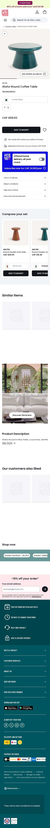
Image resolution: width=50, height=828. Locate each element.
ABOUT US (8, 671)
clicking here (36, 597)
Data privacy (18, 775)
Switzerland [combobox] (12, 788)
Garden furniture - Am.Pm (17, 555)
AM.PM (4, 83)
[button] (44, 12)
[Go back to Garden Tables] (4, 33)
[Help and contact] (45, 190)
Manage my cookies (33, 775)
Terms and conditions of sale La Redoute (18, 772)
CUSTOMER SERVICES (12, 661)
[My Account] (37, 12)
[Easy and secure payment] (45, 196)
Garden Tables (10, 26)
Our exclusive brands (13, 692)
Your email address (11, 584)
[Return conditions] (45, 184)
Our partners (10, 681)
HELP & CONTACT (10, 650)
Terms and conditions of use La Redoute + (31, 777)
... (2, 26)
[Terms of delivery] (45, 177)
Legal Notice (8, 777)
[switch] (29, 160)
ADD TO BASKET (21, 130)
